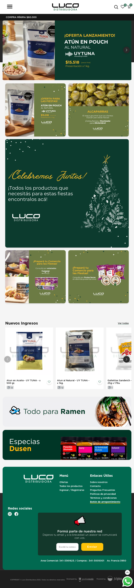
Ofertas (63, 482)
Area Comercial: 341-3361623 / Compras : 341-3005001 (72, 560)
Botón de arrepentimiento (105, 502)
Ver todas (123, 323)
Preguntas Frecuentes (102, 490)
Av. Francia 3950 (116, 560)
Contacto (95, 486)
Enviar (92, 546)
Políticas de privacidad (103, 494)
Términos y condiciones (103, 498)
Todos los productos (71, 486)
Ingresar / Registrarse (71, 490)
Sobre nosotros (99, 482)
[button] (126, 50)
